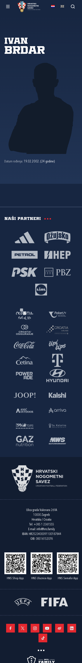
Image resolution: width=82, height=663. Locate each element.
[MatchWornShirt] (57, 440)
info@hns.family (46, 529)
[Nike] (24, 237)
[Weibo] (59, 628)
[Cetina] (24, 360)
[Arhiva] (72, 6)
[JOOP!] (24, 395)
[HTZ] (24, 314)
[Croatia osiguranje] (24, 329)
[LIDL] (41, 289)
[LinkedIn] (71, 628)
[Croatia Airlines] (57, 329)
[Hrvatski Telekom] (57, 360)
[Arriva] (57, 410)
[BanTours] (24, 425)
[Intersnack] (57, 345)
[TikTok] (42, 638)
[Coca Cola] (24, 345)
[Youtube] (47, 628)
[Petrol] (24, 254)
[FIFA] (54, 602)
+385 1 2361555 (44, 524)
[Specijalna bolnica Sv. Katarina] (57, 425)
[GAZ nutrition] (24, 440)
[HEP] (57, 254)
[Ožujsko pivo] (57, 237)
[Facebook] (10, 628)
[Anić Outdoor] (24, 410)
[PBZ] (57, 272)
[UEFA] (23, 602)
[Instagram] (35, 628)
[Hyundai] (57, 375)
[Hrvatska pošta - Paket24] (57, 314)
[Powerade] (24, 375)
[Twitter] (22, 628)
